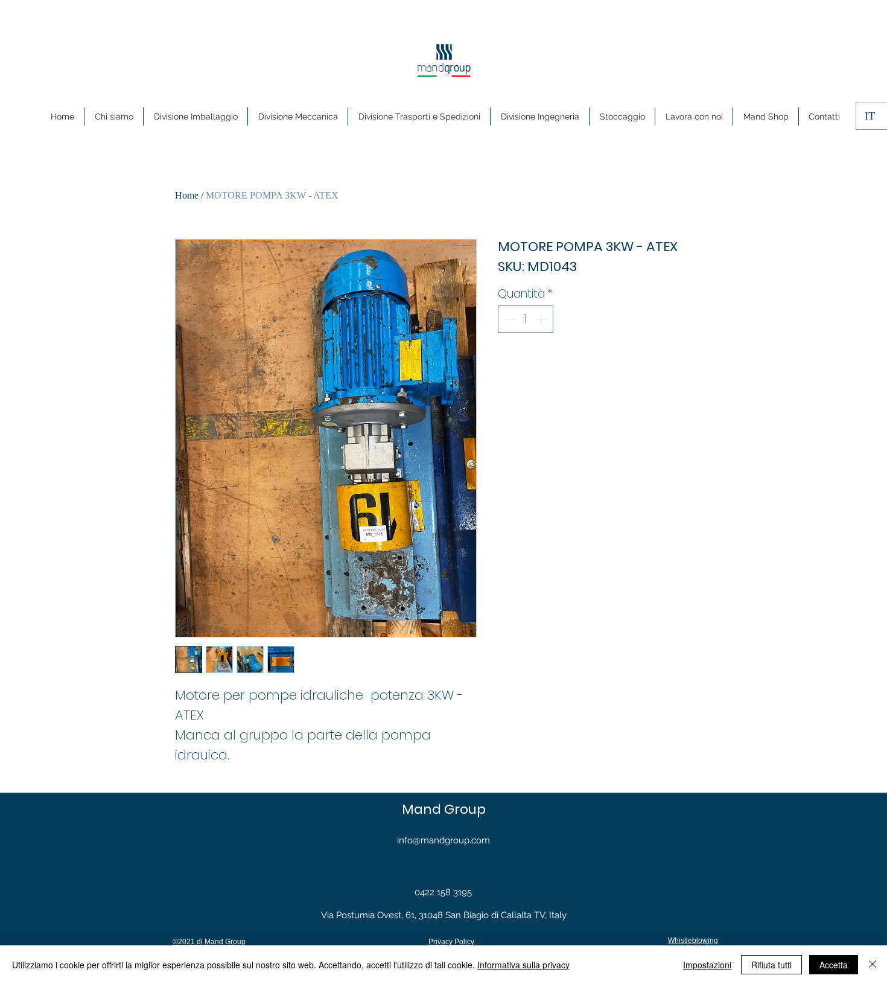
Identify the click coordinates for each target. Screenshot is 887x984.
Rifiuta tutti (771, 965)
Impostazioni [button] (707, 965)
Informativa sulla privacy (523, 965)
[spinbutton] (526, 319)
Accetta (833, 965)
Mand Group (444, 809)
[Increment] (542, 319)
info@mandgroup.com (443, 840)
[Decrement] (510, 319)
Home (187, 195)
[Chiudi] (872, 964)
